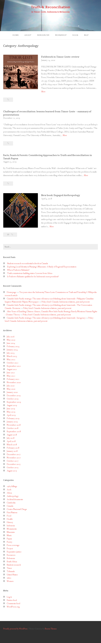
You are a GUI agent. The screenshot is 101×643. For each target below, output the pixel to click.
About (27, 35)
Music (9, 535)
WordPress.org (13, 606)
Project (10, 548)
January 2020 (12, 392)
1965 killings (12, 486)
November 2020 (14, 382)
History (10, 522)
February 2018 (13, 448)
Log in (9, 597)
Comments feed (13, 603)
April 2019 (11, 415)
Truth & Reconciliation (50, 7)
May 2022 (11, 359)
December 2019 (14, 395)
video (9, 578)
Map (86, 35)
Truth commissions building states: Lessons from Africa (29, 273)
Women (10, 581)
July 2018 (10, 438)
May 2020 (11, 389)
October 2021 (12, 362)
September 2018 (14, 431)
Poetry (9, 542)
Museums (11, 532)
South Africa (12, 561)
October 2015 (12, 467)
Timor (9, 568)
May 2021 (11, 376)
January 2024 (12, 349)
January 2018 (12, 451)
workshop (61, 35)
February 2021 (13, 379)
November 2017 (14, 457)
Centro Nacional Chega (17, 509)
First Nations (12, 512)
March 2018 (12, 444)
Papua (9, 538)
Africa (9, 493)
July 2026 (10, 336)
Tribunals (11, 571)
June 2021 (11, 372)
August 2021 (12, 369)
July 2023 (10, 353)
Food (9, 515)
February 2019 (13, 418)
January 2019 (12, 421)
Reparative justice (14, 551)
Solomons (11, 558)
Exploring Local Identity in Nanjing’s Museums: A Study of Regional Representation (41, 266)
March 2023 (12, 356)
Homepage (11, 292)
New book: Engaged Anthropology (60, 195)
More (43, 91)
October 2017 (12, 461)
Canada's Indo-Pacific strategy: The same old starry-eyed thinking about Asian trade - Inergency (46, 318)
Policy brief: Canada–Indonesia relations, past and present (66, 301)
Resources (43, 35)
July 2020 (10, 385)
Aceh (9, 489)
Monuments (12, 529)
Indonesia (11, 525)
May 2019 (11, 412)
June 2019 (11, 408)
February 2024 (13, 346)
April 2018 (11, 441)
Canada (10, 506)
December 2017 (14, 454)
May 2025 (11, 340)
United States (12, 574)
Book (75, 35)
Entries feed (12, 600)
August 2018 (12, 434)
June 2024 (11, 343)
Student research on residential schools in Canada (27, 263)
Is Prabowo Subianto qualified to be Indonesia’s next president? (33, 276)
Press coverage (13, 545)
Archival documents (15, 499)
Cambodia (11, 502)
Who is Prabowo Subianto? (18, 270)
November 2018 (14, 425)
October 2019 (12, 398)
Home (15, 35)
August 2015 (12, 470)
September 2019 (14, 402)
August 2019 (12, 405)
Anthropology (13, 496)
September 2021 (14, 366)
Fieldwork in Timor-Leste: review (60, 57)
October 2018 (12, 428)
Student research (14, 565)
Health (9, 519)
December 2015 (14, 464)
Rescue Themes (51, 628)
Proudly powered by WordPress (15, 628)
